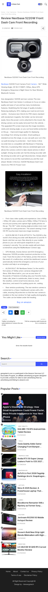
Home (3, 12)
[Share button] (28, 312)
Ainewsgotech (28, 584)
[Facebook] (10, 312)
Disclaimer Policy (30, 575)
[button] (40, 4)
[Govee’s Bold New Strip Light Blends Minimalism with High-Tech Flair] (9, 534)
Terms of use (16, 575)
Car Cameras (11, 12)
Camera (34, 84)
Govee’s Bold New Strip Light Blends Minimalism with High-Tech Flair (31, 534)
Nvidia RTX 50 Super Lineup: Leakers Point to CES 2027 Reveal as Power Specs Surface (31, 460)
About (15, 571)
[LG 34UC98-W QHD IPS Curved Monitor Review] (9, 548)
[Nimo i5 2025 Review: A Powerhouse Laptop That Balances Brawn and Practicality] (9, 489)
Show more (41, 337)
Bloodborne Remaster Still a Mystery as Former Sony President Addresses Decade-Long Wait (32, 504)
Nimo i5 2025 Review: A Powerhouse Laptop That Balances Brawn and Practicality (29, 489)
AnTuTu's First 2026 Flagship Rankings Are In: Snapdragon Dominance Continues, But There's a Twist (31, 475)
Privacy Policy (36, 571)
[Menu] (3, 4)
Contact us (24, 571)
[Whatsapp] (22, 312)
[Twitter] (16, 312)
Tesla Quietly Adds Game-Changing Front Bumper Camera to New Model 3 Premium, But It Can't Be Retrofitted (30, 445)
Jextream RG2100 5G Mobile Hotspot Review (31, 519)
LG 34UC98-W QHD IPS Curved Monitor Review (32, 548)
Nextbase (5, 84)
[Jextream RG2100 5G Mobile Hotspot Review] (9, 519)
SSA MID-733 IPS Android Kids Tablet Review (31, 430)
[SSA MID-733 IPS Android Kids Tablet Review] (9, 430)
